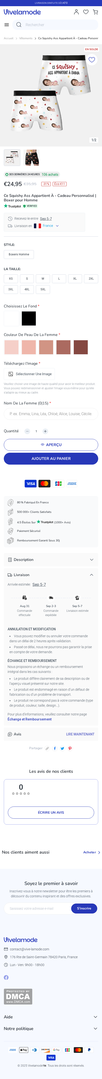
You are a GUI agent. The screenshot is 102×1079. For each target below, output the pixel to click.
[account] (76, 12)
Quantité (11, 431)
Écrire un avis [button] (51, 812)
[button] (51, 307)
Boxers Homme (19, 254)
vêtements (25, 38)
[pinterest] (70, 748)
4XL (26, 289)
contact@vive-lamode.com (29, 949)
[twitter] (62, 748)
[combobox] (55, 24)
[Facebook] (6, 977)
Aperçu (54, 444)
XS (11, 278)
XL (75, 278)
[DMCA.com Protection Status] (51, 996)
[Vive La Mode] (22, 12)
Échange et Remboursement (29, 719)
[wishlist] (86, 12)
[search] (19, 25)
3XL (10, 289)
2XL (91, 278)
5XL (43, 289)
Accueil (9, 38)
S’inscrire (84, 908)
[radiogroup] (51, 318)
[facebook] (55, 748)
